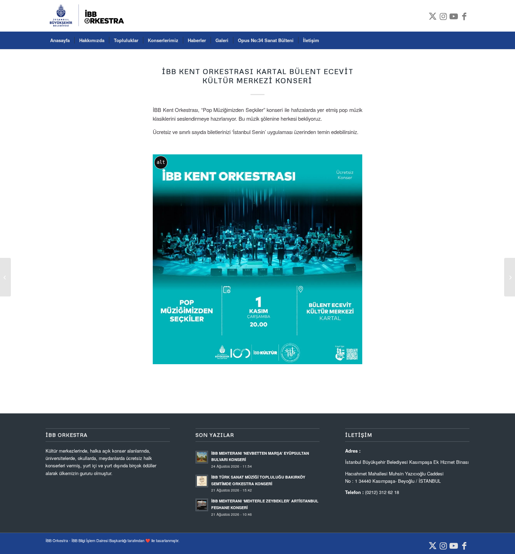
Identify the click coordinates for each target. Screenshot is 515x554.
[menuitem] (60, 40)
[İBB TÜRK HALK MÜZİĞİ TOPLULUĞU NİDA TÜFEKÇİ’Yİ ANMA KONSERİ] (509, 277)
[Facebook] (464, 16)
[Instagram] (443, 16)
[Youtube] (453, 16)
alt (161, 162)
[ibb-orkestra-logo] (89, 16)
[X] (432, 16)
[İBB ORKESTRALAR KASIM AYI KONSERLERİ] (5, 277)
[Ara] (464, 40)
